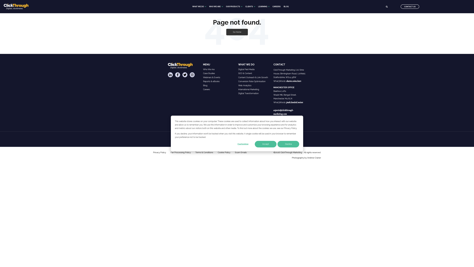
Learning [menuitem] (262, 7)
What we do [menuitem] (198, 7)
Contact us (410, 7)
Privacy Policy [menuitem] (159, 152)
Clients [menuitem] (249, 7)
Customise (242, 144)
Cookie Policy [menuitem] (224, 152)
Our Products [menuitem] (233, 7)
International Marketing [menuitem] (248, 89)
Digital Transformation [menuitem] (248, 93)
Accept (265, 144)
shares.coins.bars (293, 81)
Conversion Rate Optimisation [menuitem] (252, 81)
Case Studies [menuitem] (209, 73)
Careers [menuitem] (276, 7)
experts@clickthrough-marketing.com (283, 112)
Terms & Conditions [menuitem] (204, 152)
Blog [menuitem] (286, 7)
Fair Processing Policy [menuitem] (181, 152)
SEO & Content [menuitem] (245, 73)
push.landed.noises (294, 102)
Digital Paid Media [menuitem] (246, 69)
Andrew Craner (314, 158)
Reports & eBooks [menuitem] (211, 81)
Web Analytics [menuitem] (244, 85)
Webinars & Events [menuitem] (211, 77)
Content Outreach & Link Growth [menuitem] (253, 77)
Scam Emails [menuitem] (241, 152)
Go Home (237, 32)
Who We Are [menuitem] (215, 7)
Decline (288, 144)
